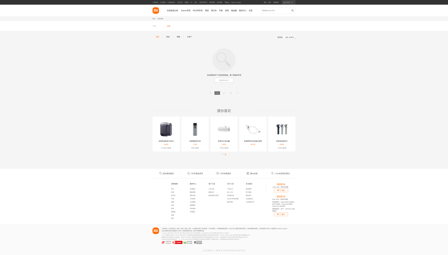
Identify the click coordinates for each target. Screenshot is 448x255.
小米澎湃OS (171, 2)
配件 (172, 218)
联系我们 (248, 195)
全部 (168, 26)
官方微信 (248, 192)
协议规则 (219, 2)
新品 (168, 36)
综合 (157, 36)
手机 (172, 189)
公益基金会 (249, 199)
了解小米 (230, 189)
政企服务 (204, 228)
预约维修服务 (168, 173)
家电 (172, 208)
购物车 (290, 2)
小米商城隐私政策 (252, 228)
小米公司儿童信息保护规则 (237, 228)
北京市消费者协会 (198, 231)
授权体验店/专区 (213, 195)
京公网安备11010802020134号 (203, 233)
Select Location (236, 2)
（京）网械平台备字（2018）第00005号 (174, 235)
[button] (222, 154)
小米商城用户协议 (264, 228)
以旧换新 (192, 202)
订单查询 (192, 199)
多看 (182, 228)
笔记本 (173, 195)
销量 (178, 36)
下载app (226, 3)
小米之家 (211, 189)
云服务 (186, 2)
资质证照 (212, 2)
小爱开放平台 (203, 2)
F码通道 (192, 212)
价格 (189, 36)
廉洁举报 (230, 202)
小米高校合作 (250, 202)
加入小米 (230, 192)
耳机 (172, 205)
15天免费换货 (225, 173)
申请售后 (192, 189)
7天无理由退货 (197, 173)
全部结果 (160, 19)
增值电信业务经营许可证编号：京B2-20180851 (176, 237)
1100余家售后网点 (282, 173)
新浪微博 (248, 189)
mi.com (165, 233)
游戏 (185, 228)
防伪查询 (192, 208)
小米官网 (155, 2)
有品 (195, 2)
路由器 (173, 212)
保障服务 (192, 205)
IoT (191, 2)
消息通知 (276, 2)
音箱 (172, 215)
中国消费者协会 (187, 231)
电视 (172, 192)
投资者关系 (230, 195)
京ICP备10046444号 (186, 233)
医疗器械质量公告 (244, 235)
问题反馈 (273, 228)
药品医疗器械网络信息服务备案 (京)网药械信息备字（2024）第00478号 (209, 235)
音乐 (189, 228)
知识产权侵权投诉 (194, 239)
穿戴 (172, 202)
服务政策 (192, 192)
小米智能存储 (196, 228)
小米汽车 (180, 2)
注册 (269, 2)
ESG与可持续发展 (232, 199)
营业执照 (235, 235)
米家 (178, 228)
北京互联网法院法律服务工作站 (171, 231)
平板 (172, 199)
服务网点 (211, 192)
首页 (153, 19)
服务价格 (192, 195)
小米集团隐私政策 (222, 228)
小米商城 (163, 2)
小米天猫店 (211, 228)
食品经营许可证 (225, 237)
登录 (265, 2)
